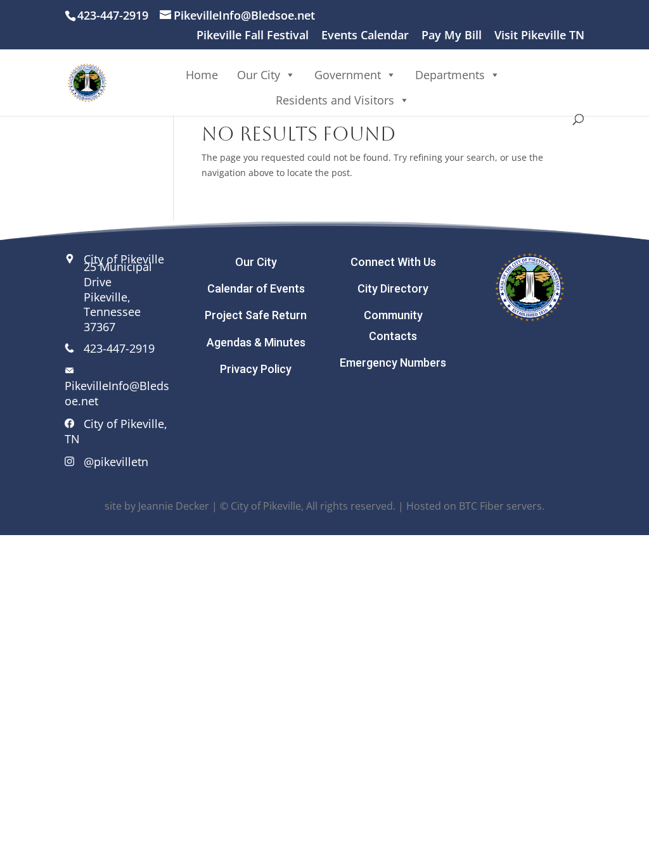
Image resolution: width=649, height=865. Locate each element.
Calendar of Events (256, 288)
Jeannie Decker (173, 506)
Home (202, 74)
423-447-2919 (119, 348)
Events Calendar (365, 35)
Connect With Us (393, 261)
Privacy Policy (256, 369)
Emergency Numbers (393, 362)
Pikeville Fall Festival (252, 35)
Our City (256, 261)
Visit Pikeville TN (539, 35)
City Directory (392, 288)
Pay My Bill (451, 35)
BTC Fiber (481, 506)
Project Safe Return (256, 315)
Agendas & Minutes (256, 342)
